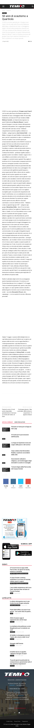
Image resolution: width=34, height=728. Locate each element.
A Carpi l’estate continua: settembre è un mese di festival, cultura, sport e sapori (20, 579)
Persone (12, 645)
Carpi (4, 438)
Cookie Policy (9, 721)
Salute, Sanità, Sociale (15, 605)
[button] (33, 6)
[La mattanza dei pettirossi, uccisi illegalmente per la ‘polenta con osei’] (5, 628)
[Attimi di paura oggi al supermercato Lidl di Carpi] (5, 620)
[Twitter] (19, 713)
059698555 (15, 699)
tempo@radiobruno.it (20, 708)
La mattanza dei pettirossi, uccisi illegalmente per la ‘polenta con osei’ (20, 628)
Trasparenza (25, 721)
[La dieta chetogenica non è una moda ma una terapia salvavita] (5, 603)
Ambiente (12, 631)
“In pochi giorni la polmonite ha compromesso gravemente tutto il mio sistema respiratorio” (21, 662)
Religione (9, 10)
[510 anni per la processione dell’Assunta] (6, 437)
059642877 (12, 685)
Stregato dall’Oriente (16, 643)
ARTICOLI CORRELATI (7, 422)
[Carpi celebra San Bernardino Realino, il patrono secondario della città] (6, 453)
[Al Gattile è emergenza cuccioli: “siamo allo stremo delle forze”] (5, 637)
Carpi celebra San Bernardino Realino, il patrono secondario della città (20, 452)
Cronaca (12, 621)
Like (6, 479)
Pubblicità (17, 702)
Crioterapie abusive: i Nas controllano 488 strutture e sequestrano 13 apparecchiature (24, 412)
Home (3, 10)
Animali (12, 639)
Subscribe (28, 479)
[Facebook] (14, 713)
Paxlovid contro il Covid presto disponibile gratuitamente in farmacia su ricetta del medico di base (9, 413)
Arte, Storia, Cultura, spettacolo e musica (5, 429)
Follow (13, 479)
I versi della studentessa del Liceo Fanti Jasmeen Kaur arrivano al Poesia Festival (20, 589)
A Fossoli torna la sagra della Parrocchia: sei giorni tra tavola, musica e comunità (20, 569)
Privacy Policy (17, 721)
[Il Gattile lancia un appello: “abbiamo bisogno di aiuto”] (5, 654)
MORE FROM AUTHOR (20, 422)
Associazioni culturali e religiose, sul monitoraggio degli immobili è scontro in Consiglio (21, 461)
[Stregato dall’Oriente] (5, 646)
